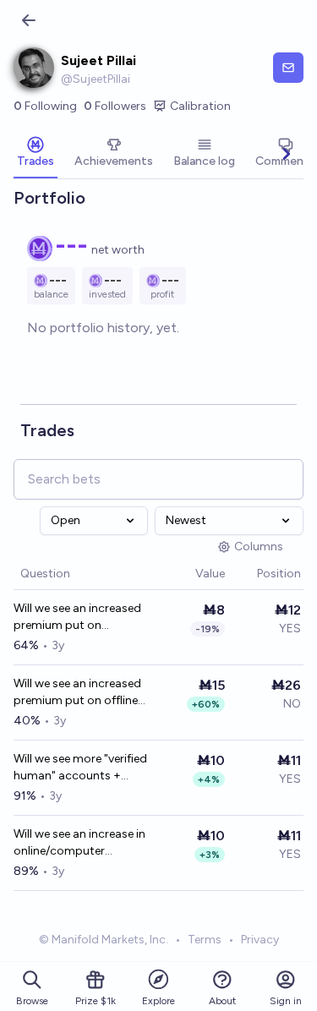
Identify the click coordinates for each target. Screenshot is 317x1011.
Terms (204, 939)
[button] (187, 574)
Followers (115, 106)
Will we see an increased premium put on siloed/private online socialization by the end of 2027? (78, 617)
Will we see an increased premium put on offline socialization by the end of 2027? (78, 692)
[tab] (35, 153)
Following (45, 106)
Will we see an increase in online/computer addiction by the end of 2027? (79, 843)
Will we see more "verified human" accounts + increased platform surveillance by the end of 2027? (80, 767)
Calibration (200, 106)
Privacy (260, 939)
